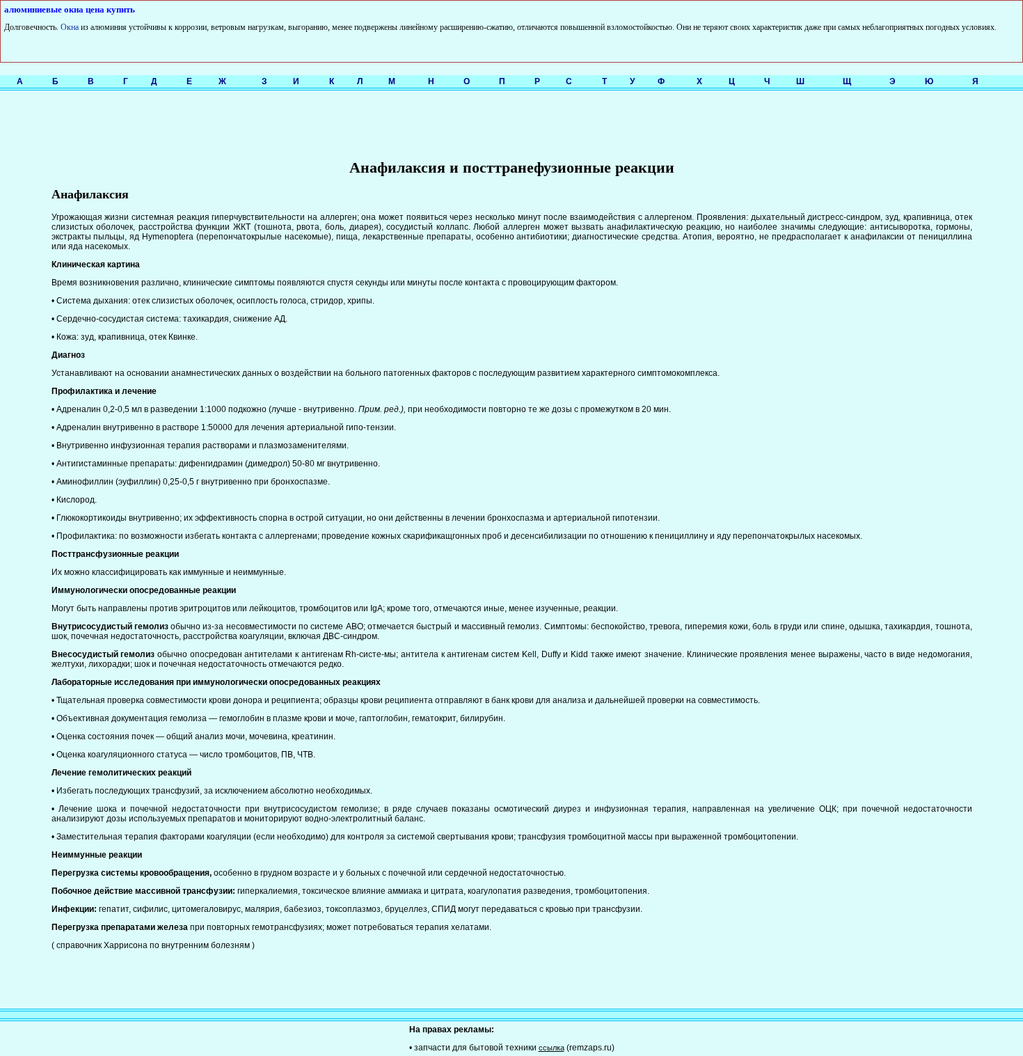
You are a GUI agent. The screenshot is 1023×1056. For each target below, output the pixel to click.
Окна (70, 27)
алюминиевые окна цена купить (69, 9)
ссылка (551, 1047)
